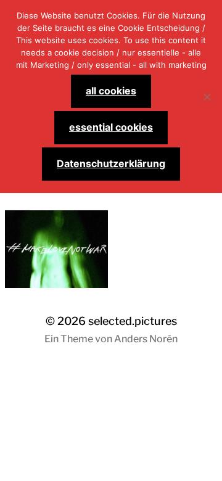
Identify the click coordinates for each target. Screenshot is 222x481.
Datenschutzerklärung (111, 163)
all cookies (111, 90)
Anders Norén (146, 339)
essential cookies (111, 127)
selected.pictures (132, 320)
